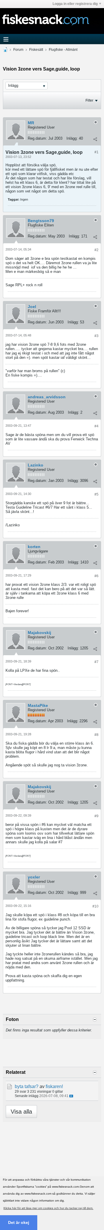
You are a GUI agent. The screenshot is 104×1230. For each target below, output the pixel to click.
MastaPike (38, 705)
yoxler (34, 877)
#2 (96, 250)
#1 (96, 152)
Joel (32, 306)
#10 (95, 906)
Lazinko (35, 465)
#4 (96, 426)
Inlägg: (72, 138)
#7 (96, 662)
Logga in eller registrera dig (75, 4)
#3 (96, 336)
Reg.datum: (37, 138)
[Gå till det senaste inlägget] (71, 1096)
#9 (96, 816)
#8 (96, 735)
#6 (96, 576)
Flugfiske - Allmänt (63, 50)
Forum (18, 50)
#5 (96, 494)
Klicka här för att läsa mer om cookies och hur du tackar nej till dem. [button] (48, 1208)
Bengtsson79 (41, 220)
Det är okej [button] (18, 1222)
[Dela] (95, 139)
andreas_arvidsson (47, 397)
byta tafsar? (26, 1086)
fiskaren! (54, 1086)
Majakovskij (39, 632)
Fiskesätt (36, 50)
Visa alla (21, 1111)
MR (31, 122)
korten (34, 546)
